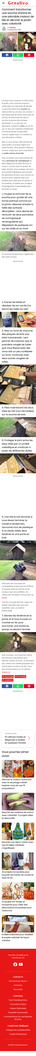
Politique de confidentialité (18, 1030)
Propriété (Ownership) (18, 1012)
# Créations (7, 680)
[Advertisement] (18, 79)
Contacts (18, 985)
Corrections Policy (18, 1004)
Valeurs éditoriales (18, 1008)
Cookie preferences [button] (18, 1034)
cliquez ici (6, 672)
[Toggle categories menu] (3, 3)
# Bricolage (20, 676)
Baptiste (13, 27)
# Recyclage (7, 676)
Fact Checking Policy (18, 1000)
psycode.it (18, 989)
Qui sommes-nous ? (18, 981)
